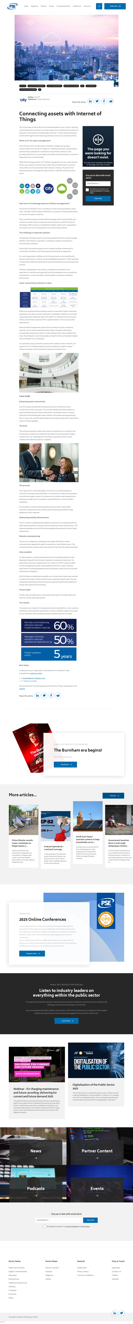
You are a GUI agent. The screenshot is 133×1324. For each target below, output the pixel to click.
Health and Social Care (18, 1283)
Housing (12, 1286)
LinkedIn (115, 1279)
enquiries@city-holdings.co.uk (34, 678)
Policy (11, 1298)
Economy (12, 1294)
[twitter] (121, 1313)
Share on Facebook (104, 101)
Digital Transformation (18, 1271)
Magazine (34, 6)
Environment (14, 1279)
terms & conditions (96, 191)
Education (13, 1275)
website (22, 689)
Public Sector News (17, 1268)
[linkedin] (115, 1313)
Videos (48, 1279)
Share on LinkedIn (90, 101)
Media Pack (77, 6)
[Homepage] (12, 6)
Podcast (44, 6)
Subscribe (113, 6)
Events (51, 6)
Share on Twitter (97, 101)
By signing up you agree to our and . (99, 191)
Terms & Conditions (85, 1275)
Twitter (115, 1275)
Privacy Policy (83, 1271)
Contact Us (116, 1271)
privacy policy (85, 1227)
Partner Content (52, 1268)
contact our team (36, 673)
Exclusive (87, 6)
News (26, 6)
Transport (13, 1290)
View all (113, 796)
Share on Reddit (111, 101)
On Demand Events (63, 6)
